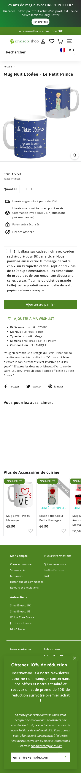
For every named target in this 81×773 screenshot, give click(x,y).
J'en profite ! (40, 21)
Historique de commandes (26, 582)
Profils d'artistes (54, 570)
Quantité (10, 189)
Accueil (8, 66)
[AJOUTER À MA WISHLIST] (30, 456)
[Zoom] (75, 155)
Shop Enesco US (20, 611)
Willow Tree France (22, 617)
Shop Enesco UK (20, 605)
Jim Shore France (21, 623)
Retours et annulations (24, 587)
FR (69, 50)
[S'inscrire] (64, 757)
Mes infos (16, 576)
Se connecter (18, 570)
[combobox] (67, 50)
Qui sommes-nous (55, 564)
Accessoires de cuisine (38, 472)
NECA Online (18, 629)
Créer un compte (21, 564)
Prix (7, 174)
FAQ (46, 576)
